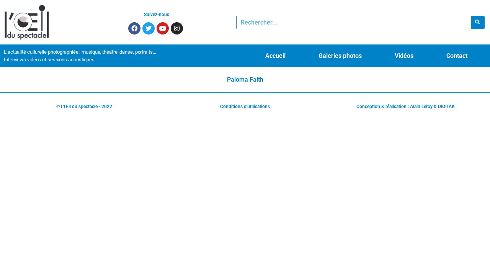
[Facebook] (134, 28)
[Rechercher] (477, 22)
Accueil (275, 55)
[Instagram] (177, 28)
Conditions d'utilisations (245, 106)
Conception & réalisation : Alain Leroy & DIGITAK (405, 106)
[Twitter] (148, 28)
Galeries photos (340, 55)
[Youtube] (163, 28)
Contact (456, 55)
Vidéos (404, 55)
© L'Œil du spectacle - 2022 (84, 106)
